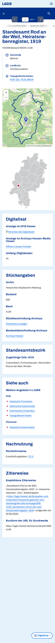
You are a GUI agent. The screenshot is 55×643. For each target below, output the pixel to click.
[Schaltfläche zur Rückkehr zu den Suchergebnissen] (4, 13)
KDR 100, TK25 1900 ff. (22, 79)
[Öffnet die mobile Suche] (49, 13)
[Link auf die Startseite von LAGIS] (16, 4)
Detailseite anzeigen (16, 324)
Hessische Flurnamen (20, 401)
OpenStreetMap (34, 146)
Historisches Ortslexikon (22, 411)
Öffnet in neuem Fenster (18, 246)
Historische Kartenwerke (22, 406)
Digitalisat (43, 635)
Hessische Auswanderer (22, 427)
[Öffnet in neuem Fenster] (20, 231)
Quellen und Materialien (16, 26)
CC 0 (30, 456)
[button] (51, 3)
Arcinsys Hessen (14, 336)
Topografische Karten (20, 415)
